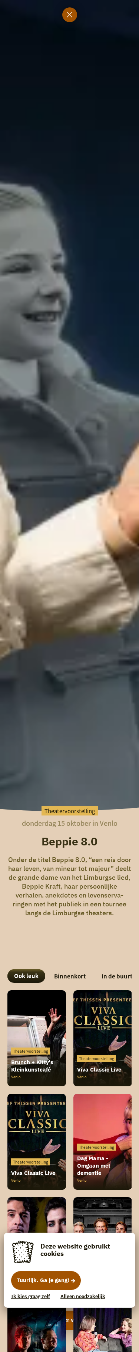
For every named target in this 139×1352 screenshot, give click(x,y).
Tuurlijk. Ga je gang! (43, 1280)
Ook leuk (26, 976)
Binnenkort (70, 976)
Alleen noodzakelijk (82, 1296)
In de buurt (117, 976)
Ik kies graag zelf (30, 1296)
